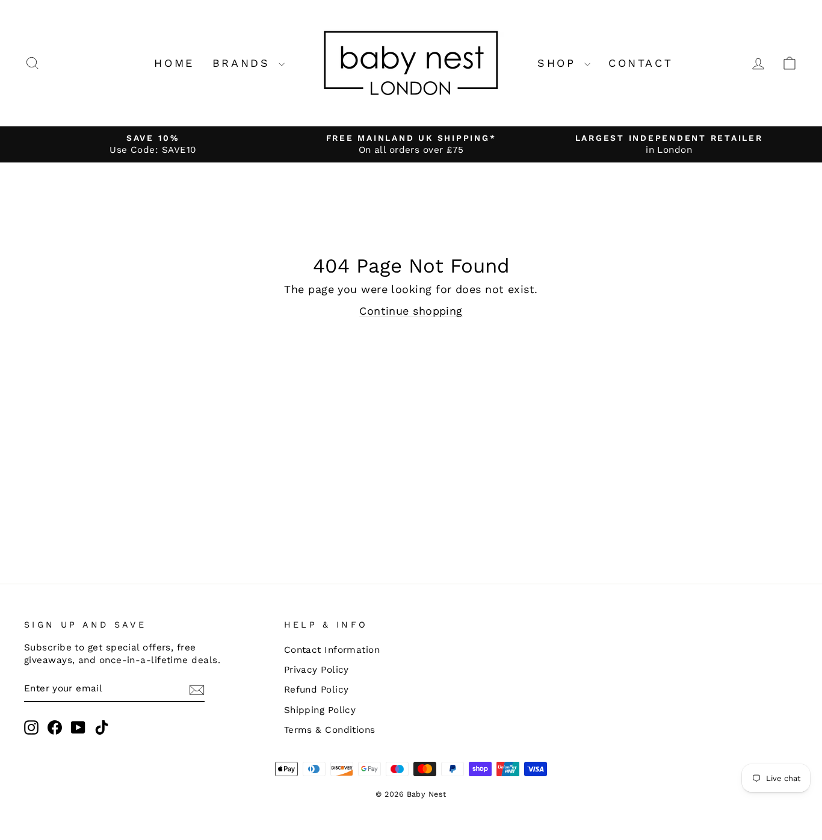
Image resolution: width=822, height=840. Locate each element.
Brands (244, 63)
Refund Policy (316, 689)
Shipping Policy (320, 710)
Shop (559, 63)
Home (174, 63)
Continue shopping (411, 310)
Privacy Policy (316, 669)
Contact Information (332, 649)
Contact (640, 63)
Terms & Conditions (329, 729)
